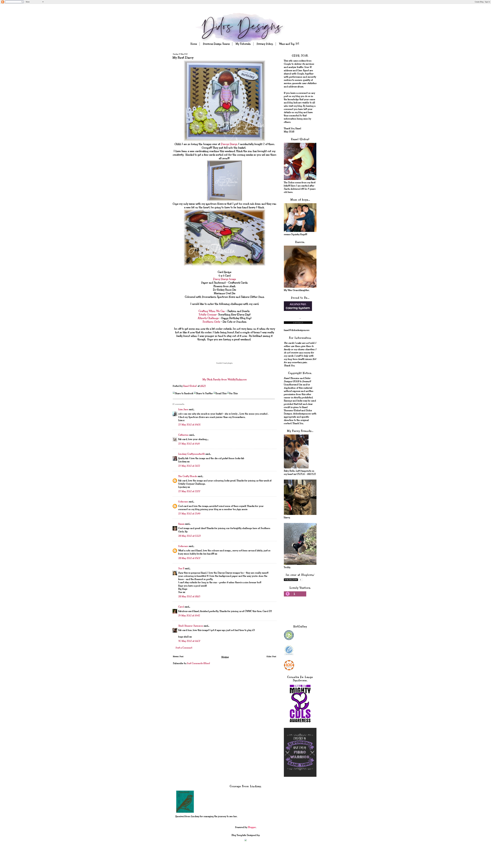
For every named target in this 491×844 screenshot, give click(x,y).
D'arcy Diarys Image (224, 279)
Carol (181, 606)
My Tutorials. (243, 43)
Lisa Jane (183, 409)
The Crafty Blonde (187, 476)
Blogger (252, 827)
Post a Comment (184, 647)
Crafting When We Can (212, 311)
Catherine (183, 434)
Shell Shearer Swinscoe (190, 625)
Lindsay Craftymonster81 (191, 454)
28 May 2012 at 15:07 (189, 558)
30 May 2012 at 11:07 (189, 641)
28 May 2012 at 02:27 (189, 535)
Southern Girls (212, 321)
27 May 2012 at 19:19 (189, 443)
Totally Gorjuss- (208, 314)
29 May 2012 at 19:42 (189, 615)
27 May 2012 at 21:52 (189, 465)
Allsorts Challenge (208, 318)
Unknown (183, 501)
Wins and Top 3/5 (289, 43)
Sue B (181, 568)
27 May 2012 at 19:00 (189, 424)
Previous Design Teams (216, 43)
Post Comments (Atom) (198, 663)
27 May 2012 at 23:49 (189, 513)
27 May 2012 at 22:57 (189, 491)
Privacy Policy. (265, 43)
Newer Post (178, 657)
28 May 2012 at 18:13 (189, 596)
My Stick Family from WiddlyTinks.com (224, 379)
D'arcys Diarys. (229, 144)
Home (194, 43)
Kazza (181, 523)
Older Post (271, 657)
